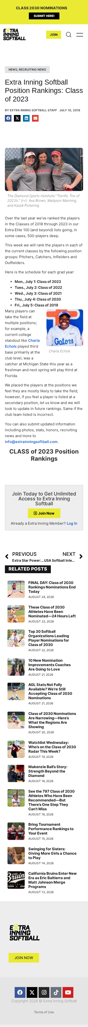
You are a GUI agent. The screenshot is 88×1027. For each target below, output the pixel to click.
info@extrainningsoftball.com (31, 441)
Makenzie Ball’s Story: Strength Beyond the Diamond (47, 771)
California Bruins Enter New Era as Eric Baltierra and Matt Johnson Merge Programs (52, 880)
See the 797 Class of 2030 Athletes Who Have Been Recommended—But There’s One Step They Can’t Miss (51, 800)
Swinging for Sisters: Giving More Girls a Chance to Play (52, 853)
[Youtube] (68, 992)
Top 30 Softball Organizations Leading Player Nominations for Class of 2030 (48, 638)
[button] (8, 118)
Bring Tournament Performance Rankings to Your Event (51, 829)
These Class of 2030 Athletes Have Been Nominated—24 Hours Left (52, 611)
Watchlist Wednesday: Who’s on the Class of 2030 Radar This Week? (52, 747)
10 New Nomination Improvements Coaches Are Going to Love (49, 665)
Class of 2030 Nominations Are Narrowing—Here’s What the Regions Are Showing (52, 720)
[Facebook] (20, 992)
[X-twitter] (32, 992)
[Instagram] (44, 992)
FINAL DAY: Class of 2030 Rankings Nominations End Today (52, 587)
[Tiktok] (56, 992)
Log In (72, 523)
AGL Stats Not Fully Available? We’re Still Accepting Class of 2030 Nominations (50, 691)
